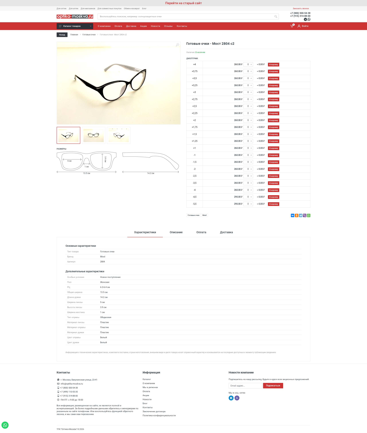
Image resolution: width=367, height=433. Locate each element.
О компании (149, 383)
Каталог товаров (72, 26)
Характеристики (145, 232)
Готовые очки (193, 215)
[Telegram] (300, 215)
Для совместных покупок (109, 8)
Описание (176, 232)
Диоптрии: (192, 58)
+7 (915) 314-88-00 (300, 16)
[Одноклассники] (296, 215)
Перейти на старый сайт (183, 3)
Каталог (147, 379)
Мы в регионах (150, 387)
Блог (144, 8)
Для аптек (73, 8)
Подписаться (273, 385)
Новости (147, 399)
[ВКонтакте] (292, 215)
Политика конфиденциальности (159, 415)
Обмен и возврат (132, 8)
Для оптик (62, 8)
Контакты (148, 407)
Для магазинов (88, 8)
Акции (146, 395)
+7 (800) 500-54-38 (300, 13)
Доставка (226, 232)
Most (204, 215)
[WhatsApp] (308, 215)
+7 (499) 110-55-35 (69, 392)
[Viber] (304, 215)
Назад (62, 35)
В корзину (273, 64)
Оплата (201, 232)
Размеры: (62, 149)
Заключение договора (154, 411)
